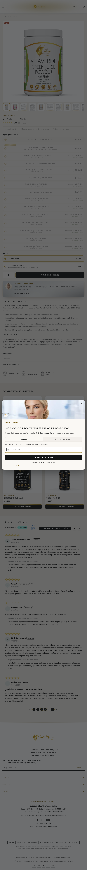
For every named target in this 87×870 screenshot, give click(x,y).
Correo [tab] (24, 439)
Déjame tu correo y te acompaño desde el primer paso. (26, 444)
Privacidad (15, 466)
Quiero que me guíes (43, 457)
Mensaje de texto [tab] (62, 439)
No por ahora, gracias (43, 462)
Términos (8, 466)
